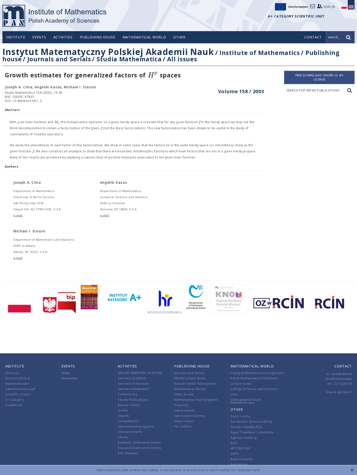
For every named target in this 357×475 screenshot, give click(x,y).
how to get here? (339, 392)
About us (12, 373)
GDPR (234, 454)
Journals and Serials (59, 59)
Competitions (128, 421)
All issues (182, 59)
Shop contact (184, 421)
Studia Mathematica (129, 59)
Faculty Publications (133, 400)
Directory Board (17, 378)
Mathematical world (144, 37)
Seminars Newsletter (133, 389)
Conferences (127, 394)
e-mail (18, 215)
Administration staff (20, 389)
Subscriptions (184, 410)
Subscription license (189, 416)
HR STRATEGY (240, 448)
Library (123, 437)
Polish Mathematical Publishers (254, 378)
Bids (233, 443)
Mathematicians (17, 384)
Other (179, 37)
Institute (15, 37)
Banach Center (129, 405)
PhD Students (128, 453)
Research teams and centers (139, 448)
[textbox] (153, 75)
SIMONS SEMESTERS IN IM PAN (140, 373)
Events (39, 37)
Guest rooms (240, 416)
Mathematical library (190, 389)
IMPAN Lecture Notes (190, 378)
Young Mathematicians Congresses (257, 373)
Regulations (239, 464)
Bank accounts (241, 459)
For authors (183, 426)
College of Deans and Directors (254, 389)
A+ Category (14, 400)
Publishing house (97, 37)
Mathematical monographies (196, 400)
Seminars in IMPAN (132, 378)
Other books (184, 394)
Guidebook (13, 405)
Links (234, 394)
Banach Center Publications (195, 384)
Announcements (130, 432)
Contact (343, 366)
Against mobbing (243, 438)
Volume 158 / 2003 (241, 91)
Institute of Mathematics (260, 52)
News (65, 373)
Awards (123, 416)
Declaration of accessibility (251, 422)
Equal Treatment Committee (251, 432)
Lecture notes (240, 384)
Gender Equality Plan (246, 427)
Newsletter (69, 378)
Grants (123, 410)
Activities (63, 37)
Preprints (181, 405)
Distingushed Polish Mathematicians (245, 401)
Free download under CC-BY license (319, 77)
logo (54, 16)
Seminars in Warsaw (133, 384)
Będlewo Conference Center (139, 442)
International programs (135, 426)
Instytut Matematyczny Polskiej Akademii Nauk (108, 51)
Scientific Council (18, 394)
